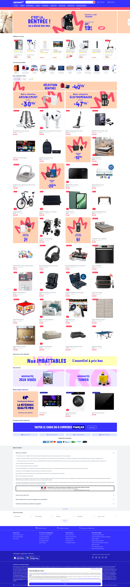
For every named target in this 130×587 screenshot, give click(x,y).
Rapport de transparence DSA (98, 548)
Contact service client (70, 534)
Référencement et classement (98, 540)
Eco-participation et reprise (97, 546)
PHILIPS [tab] (24, 79)
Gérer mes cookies (95, 544)
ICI (33, 463)
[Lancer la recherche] (94, 2)
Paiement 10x (53, 5)
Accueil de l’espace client (18, 534)
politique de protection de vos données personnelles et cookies (89, 578)
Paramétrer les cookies (65, 580)
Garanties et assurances (44, 538)
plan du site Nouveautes (19, 579)
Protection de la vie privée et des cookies (100, 542)
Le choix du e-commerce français (21, 564)
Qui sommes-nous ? (69, 540)
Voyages (37, 5)
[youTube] (106, 557)
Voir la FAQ (65, 509)
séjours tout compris (19, 575)
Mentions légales (95, 538)
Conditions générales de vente (98, 534)
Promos (22, 5)
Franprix (14, 580)
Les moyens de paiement (44, 536)
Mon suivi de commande (18, 536)
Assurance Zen (62, 5)
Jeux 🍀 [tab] (31, 79)
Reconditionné (71, 5)
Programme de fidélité (81, 5)
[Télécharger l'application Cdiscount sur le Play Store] (32, 558)
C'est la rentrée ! (30, 5)
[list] (65, 49)
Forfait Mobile (45, 5)
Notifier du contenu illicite (71, 536)
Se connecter (15, 538)
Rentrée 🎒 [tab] (17, 79)
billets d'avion (113, 573)
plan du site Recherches (107, 577)
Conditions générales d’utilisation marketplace (101, 536)
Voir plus (65, 520)
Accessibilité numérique (70, 542)
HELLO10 (78, 8)
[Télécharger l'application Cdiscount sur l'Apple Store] (19, 558)
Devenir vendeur (42, 542)
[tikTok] (99, 557)
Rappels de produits (70, 538)
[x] (103, 557)
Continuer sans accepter (96, 568)
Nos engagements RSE (43, 540)
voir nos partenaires (43, 573)
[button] (14, 69)
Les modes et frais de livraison (45, 534)
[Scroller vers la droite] (115, 49)
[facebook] (93, 557)
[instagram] (96, 557)
